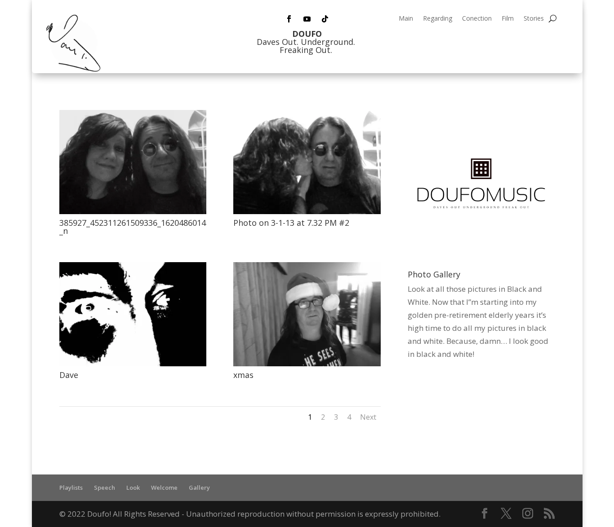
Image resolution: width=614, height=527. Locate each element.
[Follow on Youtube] (307, 19)
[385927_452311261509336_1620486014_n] (132, 211)
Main (406, 18)
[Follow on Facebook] (289, 19)
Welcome (164, 487)
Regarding (437, 18)
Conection (477, 18)
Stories (534, 18)
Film (508, 18)
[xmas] (306, 363)
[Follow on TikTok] (325, 19)
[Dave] (132, 363)
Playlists (71, 487)
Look (133, 487)
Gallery (199, 487)
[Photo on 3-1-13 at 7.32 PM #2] (306, 211)
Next (368, 417)
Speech (104, 487)
